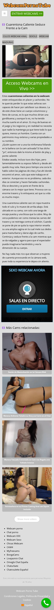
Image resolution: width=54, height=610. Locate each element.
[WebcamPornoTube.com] (27, 2)
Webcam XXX (13, 535)
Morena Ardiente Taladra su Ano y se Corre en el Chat (27, 416)
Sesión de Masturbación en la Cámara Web (27, 372)
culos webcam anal (15, 36)
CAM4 (10, 547)
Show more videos (27, 519)
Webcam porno (15, 528)
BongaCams (13, 554)
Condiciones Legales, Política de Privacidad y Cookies (27, 598)
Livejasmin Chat (15, 558)
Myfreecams (13, 550)
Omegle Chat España (17, 562)
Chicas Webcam (15, 543)
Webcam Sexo (14, 539)
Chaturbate (12, 565)
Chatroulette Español (17, 569)
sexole (33, 36)
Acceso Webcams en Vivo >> (27, 85)
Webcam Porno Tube (27, 590)
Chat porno (12, 532)
